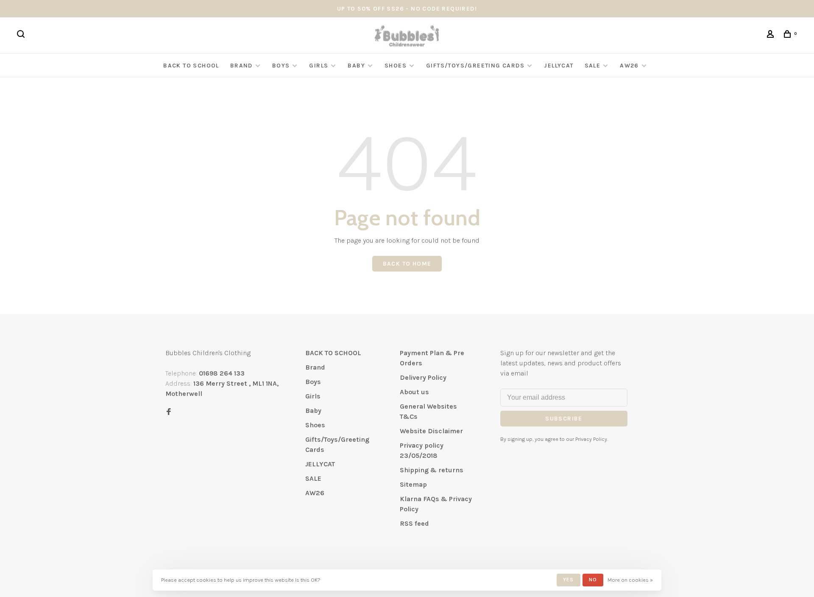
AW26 (629, 65)
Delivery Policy (423, 377)
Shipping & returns (431, 470)
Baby (356, 65)
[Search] (22, 35)
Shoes (396, 65)
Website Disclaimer (431, 431)
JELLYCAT (558, 65)
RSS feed (414, 523)
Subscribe (564, 418)
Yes (568, 580)
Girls (318, 65)
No (593, 580)
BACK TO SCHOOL (191, 65)
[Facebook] (168, 412)
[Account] (772, 35)
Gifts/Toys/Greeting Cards (476, 65)
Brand (241, 65)
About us (414, 392)
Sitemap (413, 484)
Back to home (407, 263)
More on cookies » (630, 580)
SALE (593, 65)
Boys (281, 65)
